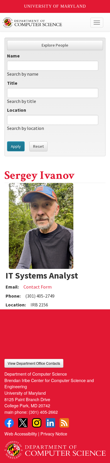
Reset (38, 146)
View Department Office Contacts (34, 363)
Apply (16, 146)
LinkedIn (50, 423)
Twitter (23, 423)
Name (13, 56)
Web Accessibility (20, 433)
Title (12, 83)
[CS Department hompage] (55, 448)
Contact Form (37, 287)
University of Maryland (55, 6)
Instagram (36, 423)
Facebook (9, 423)
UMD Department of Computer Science (44, 22)
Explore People (55, 45)
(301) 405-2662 (43, 412)
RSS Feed (64, 423)
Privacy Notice (53, 433)
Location (16, 110)
